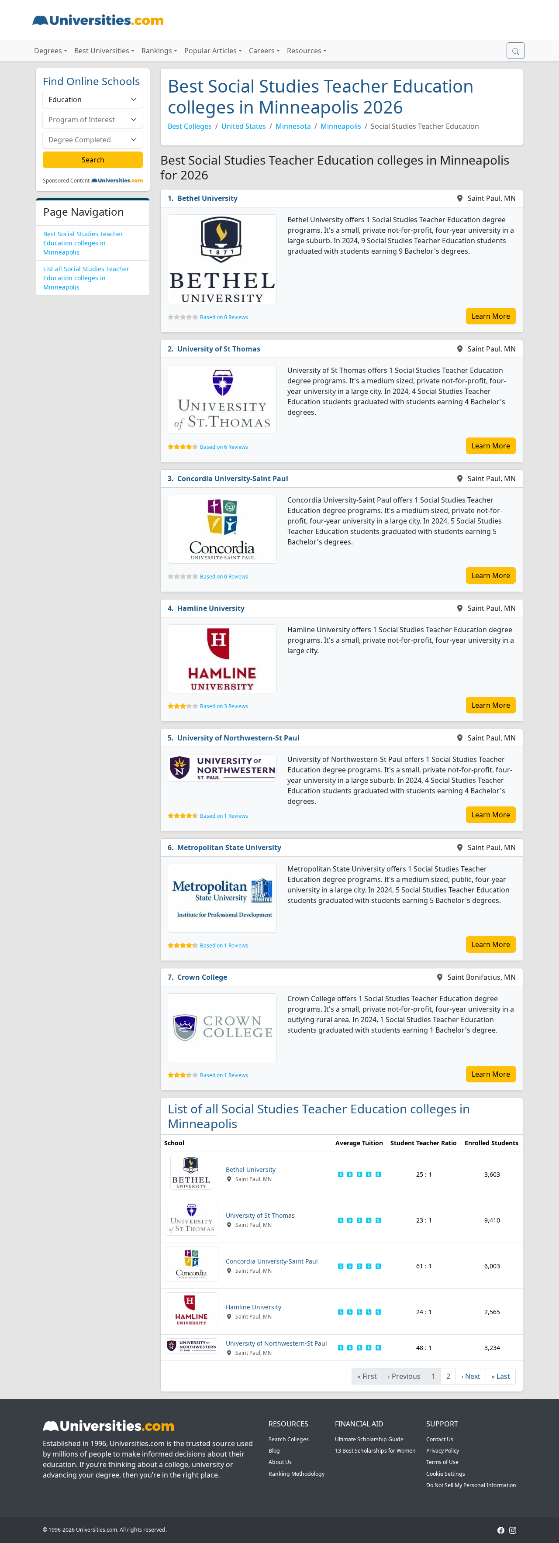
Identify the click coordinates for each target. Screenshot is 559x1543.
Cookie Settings (445, 1474)
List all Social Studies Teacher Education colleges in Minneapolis (86, 278)
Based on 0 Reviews (224, 317)
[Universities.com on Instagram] (512, 1529)
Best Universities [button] (101, 50)
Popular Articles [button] (210, 50)
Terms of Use (442, 1462)
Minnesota (293, 126)
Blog (274, 1450)
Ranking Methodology (296, 1474)
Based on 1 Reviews (224, 816)
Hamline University (211, 608)
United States (243, 126)
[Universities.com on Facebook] (500, 1529)
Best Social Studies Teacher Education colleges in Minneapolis (83, 243)
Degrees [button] (48, 50)
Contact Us (439, 1439)
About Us (280, 1462)
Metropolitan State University (229, 847)
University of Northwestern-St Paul (238, 738)
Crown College (202, 977)
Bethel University (207, 198)
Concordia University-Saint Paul (232, 478)
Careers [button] (262, 50)
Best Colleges (190, 126)
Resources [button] (304, 50)
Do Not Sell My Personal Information (471, 1485)
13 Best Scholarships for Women (375, 1450)
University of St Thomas (218, 349)
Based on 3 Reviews (224, 706)
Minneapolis (341, 126)
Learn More (491, 316)
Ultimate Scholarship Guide (369, 1439)
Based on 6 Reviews (224, 447)
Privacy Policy (442, 1450)
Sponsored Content (66, 181)
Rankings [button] (156, 50)
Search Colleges (289, 1439)
